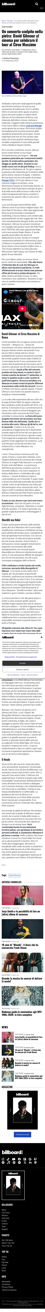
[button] (41, 637)
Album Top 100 (8, 1243)
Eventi (4, 1221)
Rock (4, 1270)
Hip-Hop (5, 1262)
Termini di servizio (9, 1290)
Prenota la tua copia (22, 1134)
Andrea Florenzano (11, 58)
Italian (4, 1257)
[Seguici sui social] (3, 1159)
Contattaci (6, 1284)
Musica (5, 1215)
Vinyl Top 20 (7, 1246)
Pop (3, 1259)
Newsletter (6, 1282)
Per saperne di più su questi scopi (26, 657)
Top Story (7, 27)
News (4, 1210)
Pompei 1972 (8, 180)
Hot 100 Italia (7, 1240)
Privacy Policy (7, 1287)
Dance (4, 1265)
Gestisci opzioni (22, 670)
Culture (5, 1224)
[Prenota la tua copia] (22, 1110)
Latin (4, 1268)
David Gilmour (14, 875)
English (5, 1229)
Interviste (5, 1218)
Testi (4, 1226)
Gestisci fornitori (10, 657)
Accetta (23, 663)
